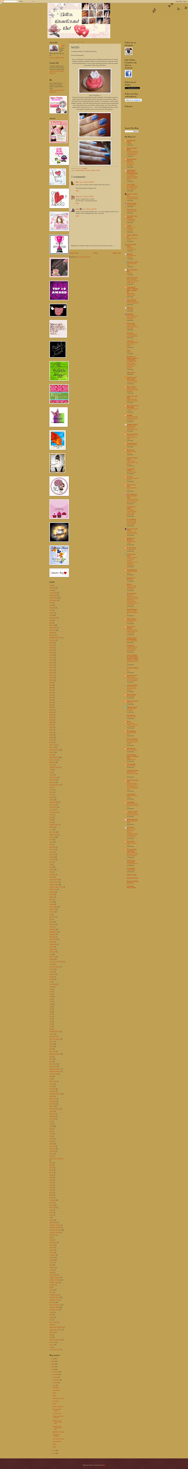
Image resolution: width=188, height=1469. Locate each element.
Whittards (52, 1332)
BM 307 (51, 650)
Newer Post (73, 253)
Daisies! (129, 143)
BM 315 (51, 665)
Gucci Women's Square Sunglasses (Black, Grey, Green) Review (132, 177)
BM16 (51, 702)
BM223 (51, 735)
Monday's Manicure (54, 1069)
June (54, 1450)
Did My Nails (131, 645)
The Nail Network (132, 570)
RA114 (51, 1185)
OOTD (51, 1134)
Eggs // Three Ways (132, 641)
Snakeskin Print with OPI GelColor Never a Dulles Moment (132, 418)
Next (50, 1121)
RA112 (51, 1182)
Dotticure (52, 827)
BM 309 (51, 652)
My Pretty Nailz (131, 593)
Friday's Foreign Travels (56, 887)
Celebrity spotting (54, 767)
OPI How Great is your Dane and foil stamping (132, 688)
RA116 (51, 1187)
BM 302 (51, 647)
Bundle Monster (80, 170)
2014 (53, 1358)
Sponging (52, 1260)
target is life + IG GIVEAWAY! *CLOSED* (131, 228)
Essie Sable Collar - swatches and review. (132, 814)
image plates (53, 944)
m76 (50, 1021)
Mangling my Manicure (131, 539)
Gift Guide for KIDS (132, 211)
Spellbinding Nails (132, 770)
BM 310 (51, 655)
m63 (50, 1009)
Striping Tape (53, 1275)
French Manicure (54, 879)
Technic (51, 1290)
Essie (51, 839)
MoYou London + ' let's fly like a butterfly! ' (132, 773)
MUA (50, 1076)
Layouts (51, 972)
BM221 (51, 732)
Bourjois (51, 752)
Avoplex (51, 613)
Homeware (52, 937)
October (55, 1377)
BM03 (51, 682)
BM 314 (51, 662)
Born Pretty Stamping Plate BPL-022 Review (132, 344)
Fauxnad (87, 170)
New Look (52, 1119)
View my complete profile (56, 57)
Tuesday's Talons (54, 1307)
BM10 (51, 690)
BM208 (51, 720)
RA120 (51, 1195)
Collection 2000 (53, 802)
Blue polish (52, 640)
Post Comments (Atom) (83, 257)
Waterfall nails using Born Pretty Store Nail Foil (132, 805)
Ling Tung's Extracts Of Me (131, 886)
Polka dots (52, 1149)
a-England (52, 588)
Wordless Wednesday (55, 1340)
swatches (52, 1285)
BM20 (51, 707)
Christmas (52, 782)
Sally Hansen (53, 1222)
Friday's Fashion (54, 882)
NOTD (98, 170)
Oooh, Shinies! (131, 300)
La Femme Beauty (54, 967)
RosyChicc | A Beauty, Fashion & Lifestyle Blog (132, 358)
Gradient (51, 904)
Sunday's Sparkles (54, 1277)
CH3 (50, 772)
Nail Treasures (131, 748)
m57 (50, 1001)
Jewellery (52, 949)
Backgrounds (53, 618)
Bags (50, 623)
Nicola (129, 721)
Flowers (51, 869)
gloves (51, 899)
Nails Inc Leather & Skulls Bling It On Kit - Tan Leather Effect (132, 854)
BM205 (51, 715)
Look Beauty (53, 984)
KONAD (93, 170)
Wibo (50, 1335)
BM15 (51, 700)
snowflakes (52, 1255)
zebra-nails (130, 341)
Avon (50, 610)
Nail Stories (130, 827)
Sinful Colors (53, 1242)
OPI (50, 1136)
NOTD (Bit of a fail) (58, 1398)
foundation (52, 874)
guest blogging (53, 907)
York (50, 1347)
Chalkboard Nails (132, 424)
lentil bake (52, 974)
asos (50, 605)
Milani (51, 1059)
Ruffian (51, 1212)
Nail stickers (52, 1099)
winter (51, 1337)
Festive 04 (52, 859)
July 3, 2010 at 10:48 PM (86, 182)
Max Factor (52, 1051)
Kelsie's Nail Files (132, 278)
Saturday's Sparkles (55, 1227)
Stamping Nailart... (132, 205)
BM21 (51, 725)
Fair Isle (51, 852)
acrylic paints (53, 595)
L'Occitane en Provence (56, 962)
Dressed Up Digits (132, 434)
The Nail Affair (131, 764)
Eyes (50, 844)
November (56, 1374)
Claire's (51, 792)
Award (51, 615)
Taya (128, 350)
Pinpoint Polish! (132, 675)
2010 (53, 1369)
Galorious (130, 308)
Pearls (51, 1141)
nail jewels (52, 1091)
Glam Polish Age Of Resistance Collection (133, 197)
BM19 (51, 705)
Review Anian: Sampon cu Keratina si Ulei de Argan (132, 724)
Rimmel (51, 1205)
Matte (51, 1049)
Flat (50, 864)
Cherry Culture (53, 777)
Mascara (51, 1041)
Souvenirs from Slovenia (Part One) (57, 1427)
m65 (50, 1014)
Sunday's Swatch (54, 1282)
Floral (51, 867)
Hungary (51, 942)
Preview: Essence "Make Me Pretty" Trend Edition (131, 587)
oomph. (129, 225)
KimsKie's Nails (131, 203)
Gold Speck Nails (132, 685)
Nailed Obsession (132, 819)
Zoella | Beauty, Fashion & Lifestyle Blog (133, 756)
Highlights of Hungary (59, 1432)
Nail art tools (53, 1081)
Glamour (51, 894)
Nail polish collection (55, 1094)
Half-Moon (52, 917)
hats (50, 919)
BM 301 (51, 645)
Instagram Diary (131, 759)
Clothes (51, 800)
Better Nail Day (131, 694)
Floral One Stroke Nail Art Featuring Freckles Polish (131, 522)
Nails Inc (51, 1106)
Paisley (51, 1139)
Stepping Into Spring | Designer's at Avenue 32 (132, 661)
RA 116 (51, 1170)
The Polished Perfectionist (131, 861)
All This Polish (131, 548)
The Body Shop (53, 1295)
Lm (50, 982)
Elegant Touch (53, 834)
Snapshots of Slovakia (56, 1435)
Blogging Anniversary (55, 637)
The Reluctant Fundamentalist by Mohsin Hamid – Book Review (132, 512)
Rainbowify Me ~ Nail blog (132, 160)
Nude (50, 1129)
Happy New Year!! (131, 716)
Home (95, 253)
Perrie (128, 671)
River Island (52, 1207)
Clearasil (51, 797)
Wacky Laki (130, 450)
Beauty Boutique (132, 609)
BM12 (51, 695)
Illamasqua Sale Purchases (131, 709)
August (55, 1382)
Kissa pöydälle (131, 696)
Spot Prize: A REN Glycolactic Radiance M (132, 612)
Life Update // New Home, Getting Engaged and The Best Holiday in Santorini (132, 364)
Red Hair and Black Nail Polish (132, 882)
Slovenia (51, 1252)
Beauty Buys (53, 627)
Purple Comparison (58, 1406)
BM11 (51, 692)
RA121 (51, 1197)
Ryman (51, 1215)
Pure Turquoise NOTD (57, 1410)
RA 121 (51, 1172)
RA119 (51, 1192)
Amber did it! (131, 372)
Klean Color (52, 957)
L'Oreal (51, 964)
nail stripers (52, 1101)
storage (51, 1270)
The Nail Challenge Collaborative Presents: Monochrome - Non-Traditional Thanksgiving (132, 561)
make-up (51, 1034)
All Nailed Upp (131, 731)
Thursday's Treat (54, 1300)
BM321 (51, 742)
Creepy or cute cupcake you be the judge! (132, 437)
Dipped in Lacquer (132, 262)
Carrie (77, 196)
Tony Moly (52, 1302)
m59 (50, 1004)
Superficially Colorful (131, 469)
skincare (51, 1247)
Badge (51, 620)
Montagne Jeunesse (55, 1071)
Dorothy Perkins (54, 824)
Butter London (53, 760)
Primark (51, 1154)
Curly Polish (130, 841)
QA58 (51, 1165)
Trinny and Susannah (55, 1305)
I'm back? (129, 352)
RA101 (51, 1175)
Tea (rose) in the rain (58, 1439)
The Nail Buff (131, 868)
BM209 (51, 722)
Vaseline (51, 1317)
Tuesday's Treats (54, 1310)
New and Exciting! (131, 472)
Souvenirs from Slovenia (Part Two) (57, 1422)
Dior (50, 822)
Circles (51, 790)
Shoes (51, 1240)
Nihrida (129, 584)
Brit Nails (129, 254)
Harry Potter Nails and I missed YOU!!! (132, 532)
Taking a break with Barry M (58, 1416)
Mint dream (130, 579)
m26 (50, 994)
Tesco (51, 1292)
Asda (50, 603)
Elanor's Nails (131, 387)
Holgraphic (52, 929)
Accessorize (52, 593)
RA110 (51, 1180)
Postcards (52, 1151)
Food (50, 872)
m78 (50, 1024)
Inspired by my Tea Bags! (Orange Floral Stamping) (132, 390)
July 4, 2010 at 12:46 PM (89, 209)
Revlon (51, 1202)
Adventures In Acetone (131, 627)
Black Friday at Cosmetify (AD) (131, 220)
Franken (51, 877)
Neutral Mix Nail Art (132, 750)
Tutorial (51, 1312)
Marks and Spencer (55, 1039)
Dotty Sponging (131, 870)
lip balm (51, 977)
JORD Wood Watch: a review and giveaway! (132, 302)
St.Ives (51, 1262)
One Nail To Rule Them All (132, 216)
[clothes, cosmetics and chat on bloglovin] (133, 101)
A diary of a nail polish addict (131, 378)
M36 (50, 996)
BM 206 (51, 642)
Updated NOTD (57, 1441)
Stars (50, 1265)
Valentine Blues (131, 549)
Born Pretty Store (54, 750)
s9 (50, 1217)
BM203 (51, 712)
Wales (51, 1325)
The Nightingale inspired (131, 542)
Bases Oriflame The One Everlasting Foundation (132, 317)
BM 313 (51, 660)
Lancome (52, 969)
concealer (52, 809)
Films (51, 862)
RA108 (51, 1177)
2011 (53, 1367)
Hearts (51, 922)
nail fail (51, 1086)
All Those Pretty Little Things (132, 850)
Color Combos (53, 807)
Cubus (51, 814)
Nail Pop (51, 1096)
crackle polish (53, 812)
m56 (50, 999)
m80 (50, 1029)
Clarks (51, 795)
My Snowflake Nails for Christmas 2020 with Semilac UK (132, 187)
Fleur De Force (131, 210)
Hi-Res (51, 927)
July (54, 1385)
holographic (52, 934)
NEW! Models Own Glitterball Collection (132, 400)
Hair (50, 914)
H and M (51, 912)
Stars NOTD (56, 1390)
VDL (50, 1320)
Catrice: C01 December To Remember (130, 164)
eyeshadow (52, 847)
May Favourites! (131, 765)
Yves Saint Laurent (54, 1349)
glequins (51, 897)
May (54, 1453)
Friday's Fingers (53, 884)
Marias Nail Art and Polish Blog (132, 406)
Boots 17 (52, 747)
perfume (51, 1144)
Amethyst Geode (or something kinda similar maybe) (132, 649)
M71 (50, 1016)
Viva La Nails (53, 1322)
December (56, 1372)
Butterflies (52, 762)
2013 (53, 1361)
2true (50, 585)
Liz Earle (51, 979)
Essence (51, 837)
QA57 (51, 1163)
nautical (51, 1111)
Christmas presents (55, 785)
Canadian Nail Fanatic (131, 141)
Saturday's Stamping (55, 1230)
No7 (50, 1124)
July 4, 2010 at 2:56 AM (87, 196)
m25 (50, 991)
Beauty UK (52, 630)
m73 (50, 1019)
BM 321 (51, 675)
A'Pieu (51, 590)
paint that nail (131, 715)
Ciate (50, 787)
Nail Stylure (52, 1104)
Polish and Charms (133, 701)
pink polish (52, 1146)
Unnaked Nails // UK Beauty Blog (132, 638)
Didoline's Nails (131, 875)
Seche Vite (52, 1235)
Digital (51, 819)
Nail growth (52, 1089)
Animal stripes (53, 600)
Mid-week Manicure (54, 1054)
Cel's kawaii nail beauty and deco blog (132, 496)
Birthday (51, 632)
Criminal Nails (131, 619)
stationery (52, 1267)
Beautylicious (131, 578)
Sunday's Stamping (54, 1280)
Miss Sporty (52, 1064)
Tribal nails (130, 702)
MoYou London (53, 1074)
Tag (50, 1287)
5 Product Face (57, 1413)
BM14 (51, 697)
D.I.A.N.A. (130, 477)
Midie (50, 1056)
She (50, 1237)
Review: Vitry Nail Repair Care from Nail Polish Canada (133, 281)
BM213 (51, 727)
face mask (52, 849)
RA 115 (51, 1167)
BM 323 (51, 680)
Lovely (51, 986)
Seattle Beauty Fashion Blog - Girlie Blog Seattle (132, 172)
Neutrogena (52, 1116)
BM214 (51, 730)
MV (50, 1079)
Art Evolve (130, 333)
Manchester (52, 1036)
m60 (50, 1006)
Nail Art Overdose (132, 739)
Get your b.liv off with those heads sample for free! (132, 742)
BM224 (51, 737)
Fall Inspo (129, 273)
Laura (77, 209)
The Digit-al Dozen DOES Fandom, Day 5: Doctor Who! (132, 631)
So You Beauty (131, 519)
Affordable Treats (132, 707)
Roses (51, 1210)
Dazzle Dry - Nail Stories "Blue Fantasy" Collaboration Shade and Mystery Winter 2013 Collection (132, 833)
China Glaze (52, 780)
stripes (51, 1272)
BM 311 (51, 657)
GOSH (51, 902)
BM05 (51, 687)
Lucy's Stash (131, 184)
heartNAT (129, 415)
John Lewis (52, 952)
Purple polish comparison (56, 1158)
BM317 (51, 740)
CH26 (51, 770)
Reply (77, 191)
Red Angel (52, 1200)
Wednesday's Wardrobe (56, 1327)
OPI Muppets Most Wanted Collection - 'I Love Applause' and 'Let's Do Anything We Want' (132, 786)
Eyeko (51, 842)
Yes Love (52, 1342)
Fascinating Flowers (132, 863)
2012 (53, 1364)
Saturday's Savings (54, 1225)
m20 (50, 989)
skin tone (52, 1245)
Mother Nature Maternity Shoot (131, 294)
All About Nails (53, 598)
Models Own (52, 1066)
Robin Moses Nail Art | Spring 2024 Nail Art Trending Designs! (132, 153)
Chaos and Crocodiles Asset (131, 248)
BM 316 (51, 667)
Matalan (51, 1046)
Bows (51, 755)
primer (51, 1156)
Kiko (50, 954)
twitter (51, 1315)
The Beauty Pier (131, 443)
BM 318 (51, 670)
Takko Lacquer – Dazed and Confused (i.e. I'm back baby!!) (132, 679)
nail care (51, 1084)
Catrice (51, 765)
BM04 (51, 685)
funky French (53, 889)
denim (51, 817)
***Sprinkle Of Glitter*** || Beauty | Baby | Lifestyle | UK (133, 290)
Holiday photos (53, 932)
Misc (50, 1061)
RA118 (51, 1190)
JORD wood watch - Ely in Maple (132, 621)
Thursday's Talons (54, 1297)
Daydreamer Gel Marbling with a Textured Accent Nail (132, 428)
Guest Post (52, 909)
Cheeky (51, 775)
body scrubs (52, 745)
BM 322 (51, 677)
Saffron (51, 1220)
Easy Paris (52, 832)
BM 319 (51, 672)
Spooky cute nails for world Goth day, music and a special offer (133, 500)
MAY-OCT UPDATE (132, 445)
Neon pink (52, 1114)
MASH (51, 1044)
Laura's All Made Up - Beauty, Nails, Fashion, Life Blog (132, 656)
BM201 (51, 710)
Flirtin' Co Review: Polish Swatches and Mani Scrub (132, 326)
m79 (50, 1026)
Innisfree (51, 947)
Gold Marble (130, 309)
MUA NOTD (56, 1387)
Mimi (77, 182)
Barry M (51, 625)
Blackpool (52, 635)
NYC (50, 1131)
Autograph (52, 608)
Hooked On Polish (132, 878)
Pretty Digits (130, 802)
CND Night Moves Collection (131, 256)
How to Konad (53, 939)
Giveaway (52, 892)
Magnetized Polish (54, 1031)
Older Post (117, 253)
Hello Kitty (52, 924)
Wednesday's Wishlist (55, 1330)
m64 (50, 1011)
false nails (52, 854)
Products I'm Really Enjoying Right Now (132, 335)
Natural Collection (54, 1109)
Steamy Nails (131, 323)
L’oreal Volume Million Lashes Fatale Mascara (132, 462)
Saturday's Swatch (54, 1232)
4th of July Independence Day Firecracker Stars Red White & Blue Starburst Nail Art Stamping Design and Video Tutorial (132, 599)
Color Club (52, 805)
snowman (52, 1257)
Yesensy (51, 1344)
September (56, 1380)
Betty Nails (130, 314)
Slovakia (51, 1250)
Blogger (103, 1465)
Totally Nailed (131, 794)
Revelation (56, 1401)
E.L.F (51, 829)
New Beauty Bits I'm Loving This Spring (132, 381)
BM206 (51, 717)
